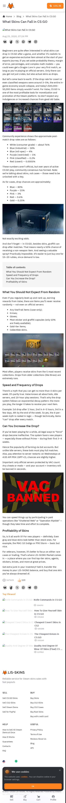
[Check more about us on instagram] (35, 41)
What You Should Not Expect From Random (28, 271)
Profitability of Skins (16, 281)
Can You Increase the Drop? (20, 278)
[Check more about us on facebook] (11, 41)
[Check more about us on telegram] (29, 41)
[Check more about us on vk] (4, 41)
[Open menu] (4, 6)
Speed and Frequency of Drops (22, 275)
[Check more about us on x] (17, 41)
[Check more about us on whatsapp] (23, 41)
